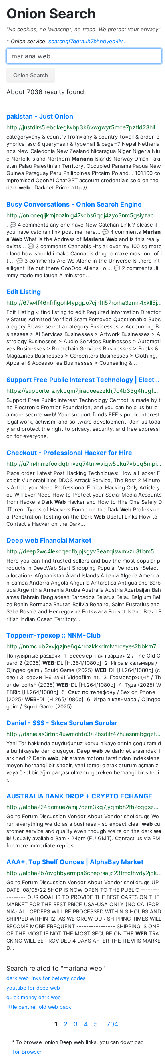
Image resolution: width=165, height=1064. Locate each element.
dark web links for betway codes (46, 978)
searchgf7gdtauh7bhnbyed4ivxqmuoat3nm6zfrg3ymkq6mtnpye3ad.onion (88, 41)
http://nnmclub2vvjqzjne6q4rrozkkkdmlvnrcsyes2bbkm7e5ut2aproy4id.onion (84, 646)
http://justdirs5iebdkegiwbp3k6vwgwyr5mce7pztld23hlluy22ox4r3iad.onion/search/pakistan (84, 127)
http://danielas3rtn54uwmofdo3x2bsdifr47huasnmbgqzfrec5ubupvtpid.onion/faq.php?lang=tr (84, 734)
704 (112, 1024)
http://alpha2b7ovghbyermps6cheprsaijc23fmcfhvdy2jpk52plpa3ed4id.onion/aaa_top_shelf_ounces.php (84, 873)
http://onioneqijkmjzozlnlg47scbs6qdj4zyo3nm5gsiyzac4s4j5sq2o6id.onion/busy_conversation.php (84, 215)
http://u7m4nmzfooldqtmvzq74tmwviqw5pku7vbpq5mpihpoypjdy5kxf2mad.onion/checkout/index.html (84, 464)
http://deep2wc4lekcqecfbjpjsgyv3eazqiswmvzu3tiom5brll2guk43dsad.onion (84, 551)
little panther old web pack (38, 1007)
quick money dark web (33, 997)
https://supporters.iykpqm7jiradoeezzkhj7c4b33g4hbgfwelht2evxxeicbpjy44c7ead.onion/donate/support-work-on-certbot (84, 391)
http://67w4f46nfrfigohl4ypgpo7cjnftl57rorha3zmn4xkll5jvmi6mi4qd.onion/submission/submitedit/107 (84, 303)
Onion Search (51, 13)
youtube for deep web (33, 988)
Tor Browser (26, 1052)
